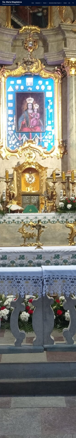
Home (33, 2)
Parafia (44, 2)
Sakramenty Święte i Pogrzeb (55, 2)
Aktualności (38, 2)
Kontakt (65, 2)
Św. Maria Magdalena (12, 2)
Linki (69, 2)
